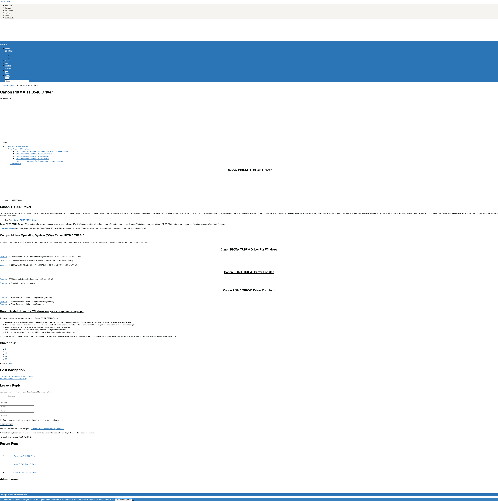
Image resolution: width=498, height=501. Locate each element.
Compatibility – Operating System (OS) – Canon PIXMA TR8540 (42, 151)
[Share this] (5, 349)
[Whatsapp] (6, 359)
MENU (4, 44)
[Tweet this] (6, 352)
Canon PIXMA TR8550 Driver (25, 220)
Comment (3, 402)
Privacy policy (125, 500)
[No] (133, 500)
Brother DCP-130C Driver (13, 378)
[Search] (7, 78)
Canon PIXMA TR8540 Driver (17, 146)
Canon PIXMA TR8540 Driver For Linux (32, 158)
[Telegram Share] (6, 357)
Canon (10, 363)
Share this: (15, 163)
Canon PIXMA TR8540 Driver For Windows (34, 153)
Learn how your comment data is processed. (47, 428)
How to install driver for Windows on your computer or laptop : (41, 161)
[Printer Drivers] (19, 39)
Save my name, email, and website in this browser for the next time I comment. (33, 420)
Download (3, 256)
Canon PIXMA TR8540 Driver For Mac (32, 156)
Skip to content (5, 1)
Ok (117, 500)
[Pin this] (6, 354)
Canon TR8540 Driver (19, 149)
